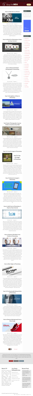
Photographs (26, 67)
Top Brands (26, 83)
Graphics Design (27, 50)
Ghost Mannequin (27, 45)
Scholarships (26, 76)
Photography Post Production (16, 378)
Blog (14, 394)
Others (26, 62)
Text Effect (26, 78)
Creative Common (27, 40)
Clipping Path (27, 38)
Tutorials (26, 85)
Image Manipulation (27, 53)
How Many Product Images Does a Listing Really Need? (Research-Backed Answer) (26, 378)
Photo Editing (27, 64)
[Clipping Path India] (10, 4)
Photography (26, 69)
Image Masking (27, 55)
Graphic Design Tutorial (27, 48)
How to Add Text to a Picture (12, 11)
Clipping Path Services (15, 372)
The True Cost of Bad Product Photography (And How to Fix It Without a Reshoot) (26, 372)
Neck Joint (26, 60)
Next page (15, 349)
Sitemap (27, 394)
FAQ (30, 394)
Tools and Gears (27, 81)
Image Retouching (27, 57)
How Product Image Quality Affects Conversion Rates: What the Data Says (26, 384)
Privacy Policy (18, 394)
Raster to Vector (27, 74)
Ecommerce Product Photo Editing (15, 381)
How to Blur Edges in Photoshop (12, 264)
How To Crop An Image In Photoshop (12, 151)
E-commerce (26, 42)
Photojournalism (27, 71)
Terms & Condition (23, 394)
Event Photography (27, 43)
